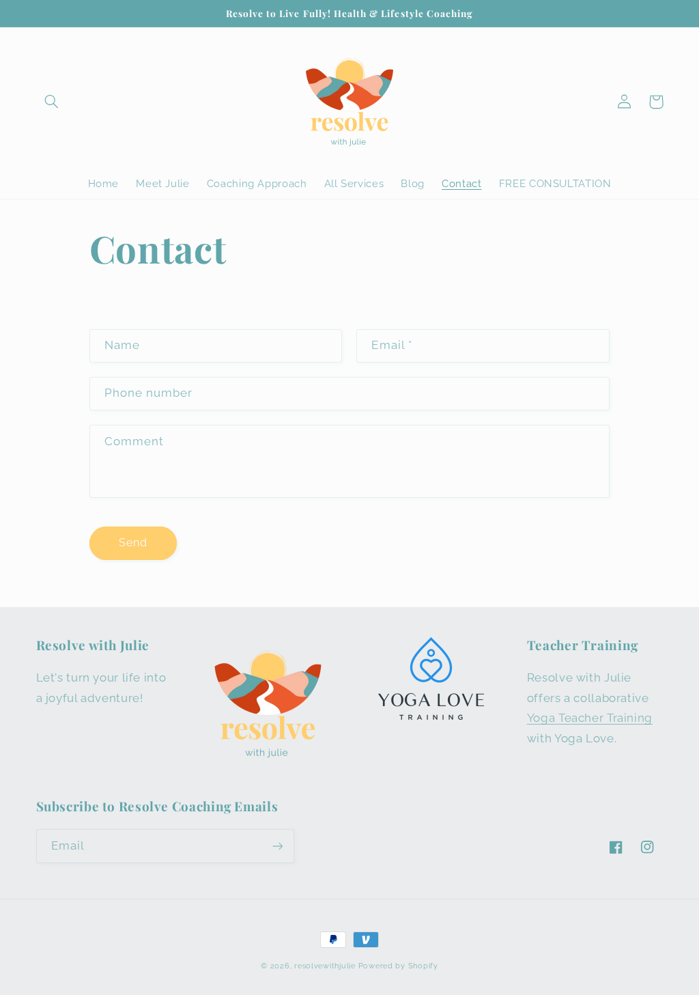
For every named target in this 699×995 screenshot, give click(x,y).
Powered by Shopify (398, 966)
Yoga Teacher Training (590, 718)
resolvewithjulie (325, 966)
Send (133, 542)
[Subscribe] (277, 846)
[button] (52, 101)
